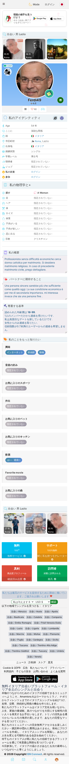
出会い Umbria (57, 651)
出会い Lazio (16, 628)
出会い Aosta (35, 611)
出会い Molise (33, 634)
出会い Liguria (32, 628)
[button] (3, 4)
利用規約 (9, 671)
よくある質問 (57, 671)
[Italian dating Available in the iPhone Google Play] (46, 676)
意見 (50, 662)
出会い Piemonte (51, 634)
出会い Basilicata (15, 617)
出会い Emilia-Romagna (19, 622)
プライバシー (57, 667)
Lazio (45, 141)
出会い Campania (53, 617)
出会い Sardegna (34, 639)
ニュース (21, 662)
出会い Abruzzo (19, 611)
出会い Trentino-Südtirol (17, 651)
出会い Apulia (51, 611)
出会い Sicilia (52, 639)
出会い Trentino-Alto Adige (44, 645)
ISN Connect (34, 754)
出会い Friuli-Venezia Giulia (47, 622)
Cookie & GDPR (12, 667)
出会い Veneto (34, 656)
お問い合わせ (40, 671)
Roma (38, 141)
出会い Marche (17, 634)
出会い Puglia (17, 639)
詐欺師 (32, 662)
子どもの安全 (23, 671)
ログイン (50, 4)
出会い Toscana (20, 645)
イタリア (39, 135)
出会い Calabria (34, 617)
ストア (42, 662)
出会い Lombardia (50, 628)
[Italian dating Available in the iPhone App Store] (23, 676)
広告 (25, 667)
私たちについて (38, 667)
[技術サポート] (57, 759)
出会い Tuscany (39, 651)
